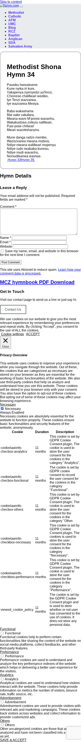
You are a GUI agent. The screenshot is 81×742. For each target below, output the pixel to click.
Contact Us (13, 309)
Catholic (14, 16)
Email (5, 242)
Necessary (13, 409)
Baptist (14, 35)
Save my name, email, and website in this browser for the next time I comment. (39, 253)
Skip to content (11, 2)
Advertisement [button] (10, 698)
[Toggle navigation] (21, 6)
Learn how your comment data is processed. (40, 271)
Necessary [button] (8, 404)
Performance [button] (9, 652)
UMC (12, 24)
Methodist (16, 12)
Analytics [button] (7, 675)
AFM (12, 20)
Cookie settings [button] (12, 334)
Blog (12, 27)
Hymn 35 (28, 160)
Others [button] (5, 721)
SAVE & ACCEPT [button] (13, 740)
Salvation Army (20, 46)
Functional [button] (8, 629)
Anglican (15, 39)
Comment (8, 206)
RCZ (11, 31)
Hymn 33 (14, 160)
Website (6, 246)
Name (5, 237)
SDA (12, 42)
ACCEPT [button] (33, 334)
